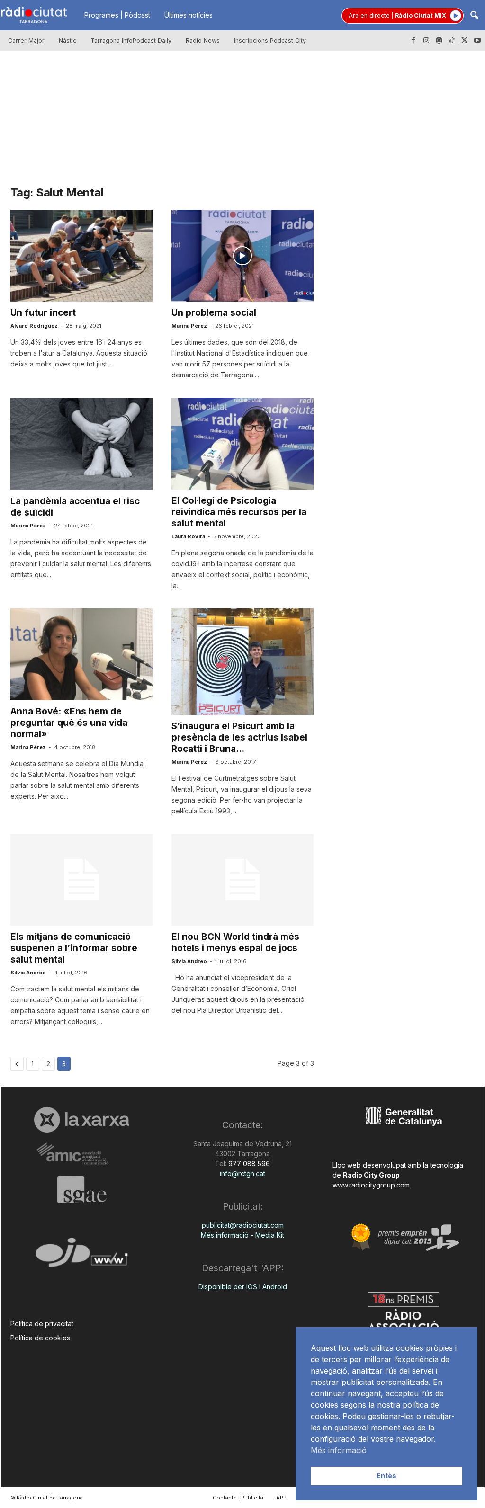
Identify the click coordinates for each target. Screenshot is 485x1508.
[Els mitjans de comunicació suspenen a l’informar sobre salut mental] (81, 880)
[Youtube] (477, 41)
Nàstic (67, 40)
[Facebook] (413, 41)
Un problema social (213, 312)
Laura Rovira (188, 536)
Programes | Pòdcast (117, 15)
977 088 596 (248, 1164)
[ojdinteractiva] (81, 1256)
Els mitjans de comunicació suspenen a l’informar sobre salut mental (73, 948)
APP (281, 1497)
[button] (474, 16)
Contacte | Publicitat (239, 1497)
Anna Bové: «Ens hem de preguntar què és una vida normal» (68, 723)
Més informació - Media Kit (242, 1235)
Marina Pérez (189, 325)
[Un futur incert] (81, 256)
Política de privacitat (41, 1324)
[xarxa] (81, 1120)
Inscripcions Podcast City (270, 40)
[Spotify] (439, 41)
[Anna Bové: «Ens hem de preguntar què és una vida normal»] (81, 654)
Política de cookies (40, 1338)
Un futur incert (43, 312)
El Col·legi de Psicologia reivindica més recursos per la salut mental (238, 512)
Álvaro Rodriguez (34, 325)
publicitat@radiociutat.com (243, 1225)
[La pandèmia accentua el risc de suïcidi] (81, 444)
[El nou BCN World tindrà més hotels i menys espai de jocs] (242, 880)
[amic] (81, 1154)
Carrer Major (26, 40)
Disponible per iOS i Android (242, 1287)
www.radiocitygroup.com (371, 1185)
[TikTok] (452, 41)
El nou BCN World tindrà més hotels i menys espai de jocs (235, 942)
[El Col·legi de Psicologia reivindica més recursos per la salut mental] (242, 444)
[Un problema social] (242, 256)
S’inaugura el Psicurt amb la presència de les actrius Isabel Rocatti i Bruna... (239, 737)
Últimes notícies (188, 15)
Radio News (203, 40)
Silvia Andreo (28, 972)
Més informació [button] (339, 1450)
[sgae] (81, 1189)
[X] (464, 41)
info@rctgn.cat (242, 1173)
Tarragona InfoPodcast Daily (130, 40)
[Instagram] (426, 41)
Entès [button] (386, 1476)
